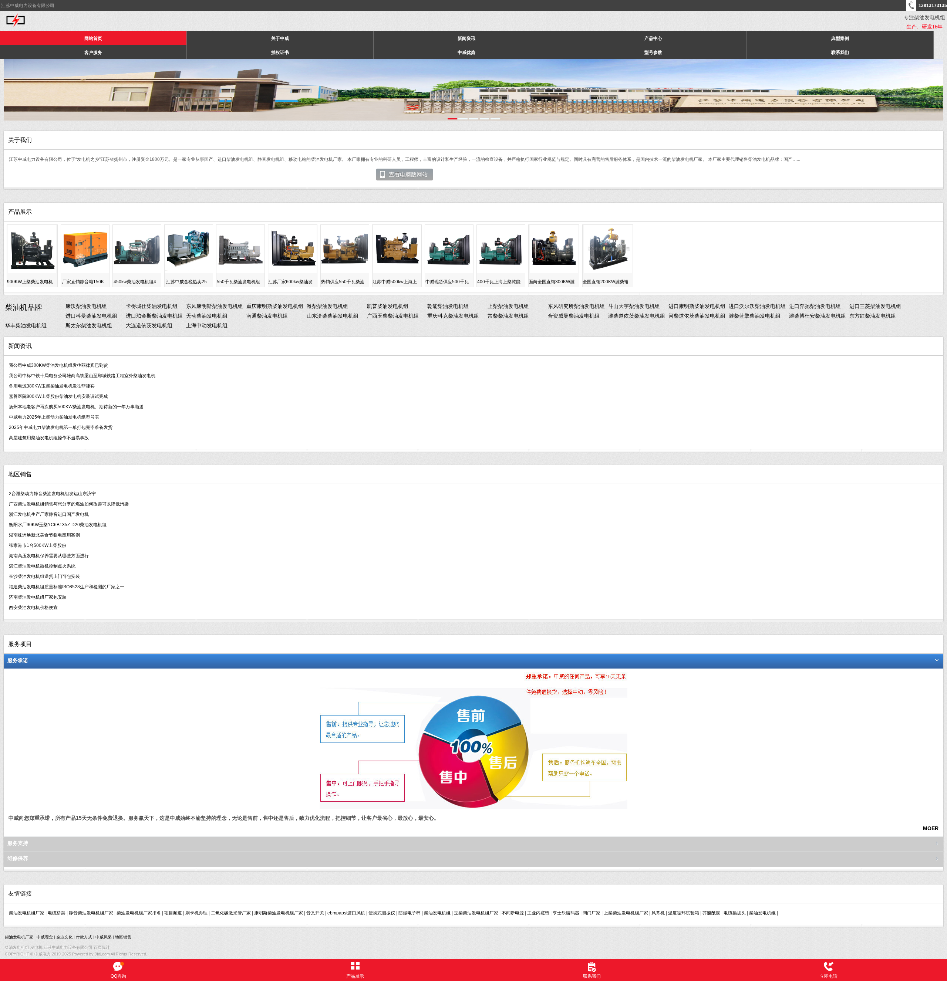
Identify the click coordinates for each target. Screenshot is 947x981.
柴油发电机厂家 (19, 937)
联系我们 (840, 52)
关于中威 (280, 38)
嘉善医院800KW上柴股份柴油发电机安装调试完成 (58, 396)
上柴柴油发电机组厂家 (626, 913)
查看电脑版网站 (408, 174)
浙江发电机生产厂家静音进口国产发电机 (49, 514)
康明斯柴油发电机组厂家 (278, 913)
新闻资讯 (466, 38)
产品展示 (355, 976)
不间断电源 (513, 913)
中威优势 (466, 52)
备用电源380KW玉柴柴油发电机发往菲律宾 (52, 386)
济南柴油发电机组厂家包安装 (38, 597)
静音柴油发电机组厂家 (91, 913)
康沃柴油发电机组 (86, 306)
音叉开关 (315, 913)
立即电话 (829, 976)
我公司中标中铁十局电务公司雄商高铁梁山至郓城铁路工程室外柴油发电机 (82, 375)
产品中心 (653, 38)
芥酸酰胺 (711, 913)
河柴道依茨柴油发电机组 (696, 316)
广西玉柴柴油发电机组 (393, 316)
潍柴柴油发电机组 (327, 306)
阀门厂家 (591, 913)
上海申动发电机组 (207, 325)
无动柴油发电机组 (207, 316)
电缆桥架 (56, 913)
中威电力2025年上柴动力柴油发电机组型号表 (54, 417)
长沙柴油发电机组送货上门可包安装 (44, 576)
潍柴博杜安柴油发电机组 (817, 316)
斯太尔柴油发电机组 (88, 325)
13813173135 (933, 5)
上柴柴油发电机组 (508, 306)
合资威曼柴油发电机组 (574, 316)
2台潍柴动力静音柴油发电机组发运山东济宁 (52, 493)
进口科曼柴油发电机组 (91, 316)
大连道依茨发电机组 (149, 325)
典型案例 (840, 38)
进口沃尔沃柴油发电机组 (757, 306)
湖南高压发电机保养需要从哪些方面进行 (49, 555)
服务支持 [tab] (17, 843)
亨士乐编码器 (566, 913)
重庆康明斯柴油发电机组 (274, 306)
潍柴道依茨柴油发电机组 (636, 316)
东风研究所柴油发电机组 (576, 306)
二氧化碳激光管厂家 (231, 913)
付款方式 (84, 937)
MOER (930, 828)
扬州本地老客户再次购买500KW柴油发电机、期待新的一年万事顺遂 (76, 406)
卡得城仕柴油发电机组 (152, 306)
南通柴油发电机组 (267, 316)
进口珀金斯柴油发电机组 (154, 316)
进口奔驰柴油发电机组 (815, 306)
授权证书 (280, 52)
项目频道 (173, 913)
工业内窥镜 (538, 913)
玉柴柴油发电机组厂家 (476, 913)
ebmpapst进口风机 (346, 913)
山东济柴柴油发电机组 (332, 316)
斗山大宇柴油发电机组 (634, 306)
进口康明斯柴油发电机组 (696, 306)
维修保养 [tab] (17, 858)
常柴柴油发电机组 (508, 316)
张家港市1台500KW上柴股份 (37, 545)
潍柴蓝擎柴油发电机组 (755, 316)
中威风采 (103, 937)
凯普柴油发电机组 (387, 306)
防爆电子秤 (409, 913)
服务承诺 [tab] (17, 660)
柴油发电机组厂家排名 (139, 913)
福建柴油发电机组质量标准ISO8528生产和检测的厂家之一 (66, 586)
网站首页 (93, 38)
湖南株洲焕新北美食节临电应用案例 (44, 535)
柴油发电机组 (437, 913)
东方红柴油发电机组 (872, 316)
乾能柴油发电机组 (448, 306)
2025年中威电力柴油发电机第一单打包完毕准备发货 (60, 427)
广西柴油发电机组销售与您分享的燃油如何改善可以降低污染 (69, 504)
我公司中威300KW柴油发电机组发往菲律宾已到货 (58, 365)
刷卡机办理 (196, 913)
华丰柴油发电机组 (26, 325)
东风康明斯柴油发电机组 (214, 306)
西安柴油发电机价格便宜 (33, 607)
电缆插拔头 (735, 913)
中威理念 (45, 937)
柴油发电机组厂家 (26, 913)
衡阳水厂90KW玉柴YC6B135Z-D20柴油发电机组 (58, 524)
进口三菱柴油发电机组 (875, 306)
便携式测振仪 (381, 913)
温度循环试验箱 (683, 913)
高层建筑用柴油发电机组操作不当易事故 (49, 437)
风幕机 (658, 913)
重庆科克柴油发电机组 (453, 316)
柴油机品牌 (23, 307)
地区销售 (123, 937)
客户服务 (93, 52)
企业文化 (64, 937)
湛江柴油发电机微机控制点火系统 (42, 566)
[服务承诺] (473, 808)
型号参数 (653, 52)
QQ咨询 (118, 976)
